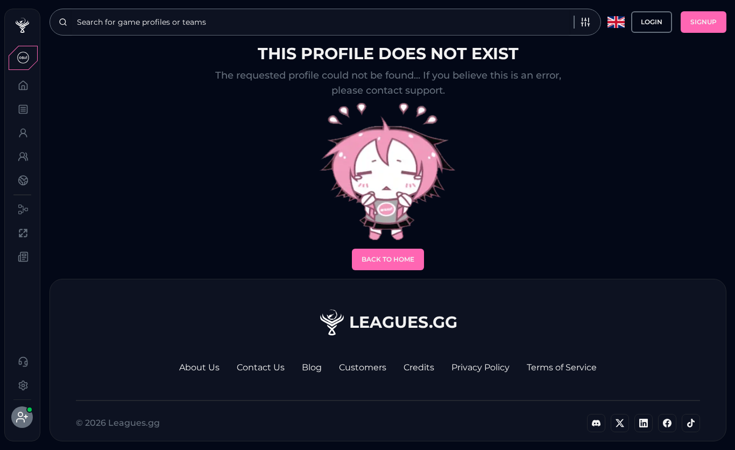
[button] (22, 57)
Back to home (388, 259)
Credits (419, 367)
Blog (312, 367)
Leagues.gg (403, 322)
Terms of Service (562, 367)
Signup (703, 22)
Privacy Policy (480, 367)
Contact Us (261, 367)
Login (651, 22)
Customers (362, 367)
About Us (199, 367)
